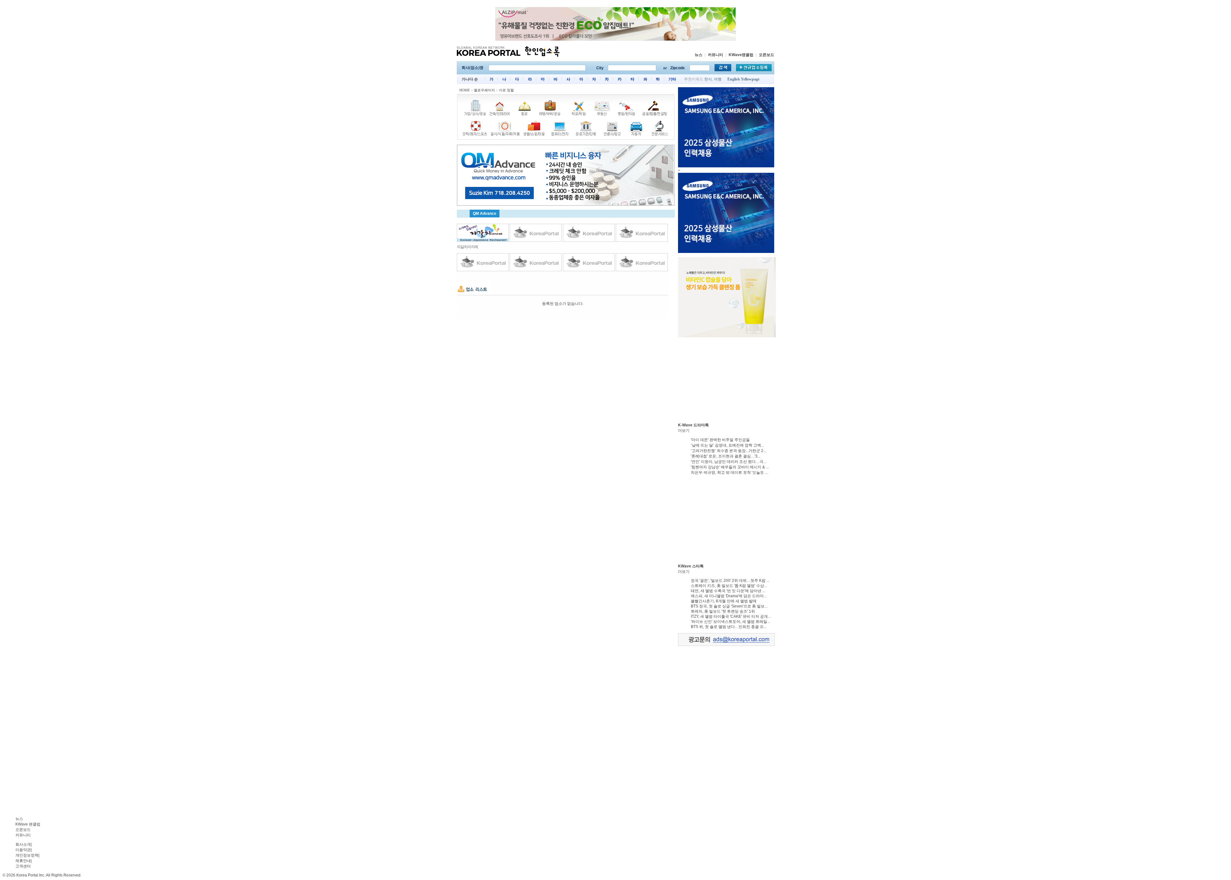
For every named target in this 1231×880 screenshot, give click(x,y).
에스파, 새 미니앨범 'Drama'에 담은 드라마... (728, 596)
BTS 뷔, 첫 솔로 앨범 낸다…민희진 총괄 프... (728, 626)
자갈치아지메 (467, 247)
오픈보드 (766, 55)
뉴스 (698, 55)
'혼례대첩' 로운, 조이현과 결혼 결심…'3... (725, 456)
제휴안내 (23, 861)
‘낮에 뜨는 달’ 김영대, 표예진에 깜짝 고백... (727, 445)
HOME (464, 90)
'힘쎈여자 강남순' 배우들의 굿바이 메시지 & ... (730, 467)
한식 (708, 79)
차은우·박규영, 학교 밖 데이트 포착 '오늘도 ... (729, 472)
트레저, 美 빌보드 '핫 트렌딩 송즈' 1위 (723, 611)
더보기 (684, 430)
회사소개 (23, 844)
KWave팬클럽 (741, 55)
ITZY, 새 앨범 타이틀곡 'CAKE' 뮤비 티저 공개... (731, 616)
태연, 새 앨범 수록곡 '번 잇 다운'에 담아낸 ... (728, 591)
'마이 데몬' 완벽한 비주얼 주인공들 (720, 440)
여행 (718, 79)
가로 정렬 (506, 90)
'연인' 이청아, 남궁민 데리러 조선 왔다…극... (728, 461)
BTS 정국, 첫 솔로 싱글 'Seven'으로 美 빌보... (729, 606)
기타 (672, 79)
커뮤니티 (715, 55)
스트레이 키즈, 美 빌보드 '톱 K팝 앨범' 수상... (729, 585)
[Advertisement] (726, 378)
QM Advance (484, 213)
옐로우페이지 (484, 90)
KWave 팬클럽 (27, 824)
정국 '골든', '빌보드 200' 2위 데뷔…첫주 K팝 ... (730, 580)
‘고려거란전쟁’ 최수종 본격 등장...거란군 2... (728, 450)
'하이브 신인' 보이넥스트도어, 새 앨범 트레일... (730, 621)
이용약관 (23, 850)
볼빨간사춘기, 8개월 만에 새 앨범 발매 (724, 601)
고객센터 (23, 866)
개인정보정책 (26, 855)
